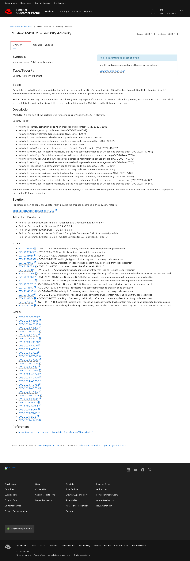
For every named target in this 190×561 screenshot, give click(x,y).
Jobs (34, 545)
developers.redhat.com (107, 494)
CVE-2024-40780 (29, 381)
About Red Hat (21, 545)
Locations (53, 545)
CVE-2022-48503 (28, 320)
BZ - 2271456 (26, 262)
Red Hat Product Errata (21, 26)
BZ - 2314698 (26, 291)
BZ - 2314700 (26, 294)
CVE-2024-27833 (28, 363)
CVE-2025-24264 (28, 406)
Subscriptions (11, 3)
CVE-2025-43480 (29, 420)
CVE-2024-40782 (29, 384)
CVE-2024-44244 (29, 395)
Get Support (59, 3)
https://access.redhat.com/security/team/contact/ (104, 445)
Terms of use (39, 555)
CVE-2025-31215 (27, 416)
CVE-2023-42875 (28, 331)
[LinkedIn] (128, 470)
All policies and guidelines (59, 555)
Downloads (25, 3)
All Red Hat (171, 13)
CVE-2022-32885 (28, 317)
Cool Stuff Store (121, 545)
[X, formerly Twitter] (150, 470)
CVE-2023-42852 (28, 327)
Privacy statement (23, 555)
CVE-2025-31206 (28, 413)
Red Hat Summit (139, 545)
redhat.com (101, 489)
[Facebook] (142, 470)
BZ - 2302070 (26, 280)
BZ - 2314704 (26, 298)
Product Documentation (16, 511)
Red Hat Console (42, 3)
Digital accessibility (82, 555)
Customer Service (13, 505)
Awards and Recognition (77, 505)
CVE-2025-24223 (28, 402)
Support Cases (11, 500)
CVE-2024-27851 (28, 367)
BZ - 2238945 (26, 252)
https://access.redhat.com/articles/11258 (33, 210)
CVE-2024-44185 (28, 391)
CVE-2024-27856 (28, 370)
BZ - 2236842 (26, 248)
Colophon (70, 511)
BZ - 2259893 (26, 259)
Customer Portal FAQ (45, 494)
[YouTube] (135, 470)
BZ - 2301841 (26, 269)
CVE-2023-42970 (28, 338)
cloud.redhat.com (104, 505)
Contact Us (40, 489)
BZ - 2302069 (26, 277)
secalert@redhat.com (49, 445)
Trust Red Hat (72, 489)
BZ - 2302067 (26, 273)
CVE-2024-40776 (29, 374)
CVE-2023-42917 (28, 335)
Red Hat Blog (84, 545)
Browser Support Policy (76, 494)
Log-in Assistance (43, 500)
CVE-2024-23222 (28, 352)
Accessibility (71, 500)
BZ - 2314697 (26, 287)
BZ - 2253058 (26, 255)
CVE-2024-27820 (28, 359)
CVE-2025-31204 (28, 409)
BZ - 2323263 (26, 301)
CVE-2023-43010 (28, 345)
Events (42, 545)
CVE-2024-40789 (29, 388)
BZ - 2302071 (26, 284)
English (161, 13)
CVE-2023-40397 (28, 324)
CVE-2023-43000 (29, 342)
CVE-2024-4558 (28, 349)
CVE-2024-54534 (28, 399)
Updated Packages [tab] (43, 44)
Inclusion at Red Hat (102, 545)
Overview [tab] (17, 44)
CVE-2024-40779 (29, 377)
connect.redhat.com (105, 500)
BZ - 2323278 (26, 305)
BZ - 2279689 (26, 266)
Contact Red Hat (68, 545)
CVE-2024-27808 (28, 356)
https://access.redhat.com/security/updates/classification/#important (54, 432)
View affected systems (112, 70)
